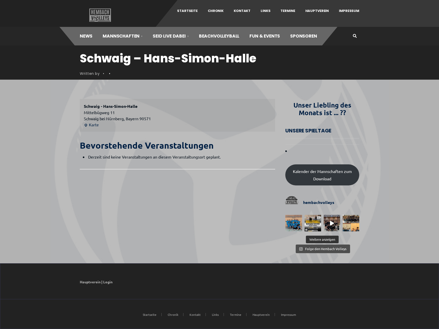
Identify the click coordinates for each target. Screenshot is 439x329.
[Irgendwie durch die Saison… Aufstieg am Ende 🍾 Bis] (332, 223)
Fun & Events (264, 36)
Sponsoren (303, 36)
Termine (287, 10)
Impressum (349, 10)
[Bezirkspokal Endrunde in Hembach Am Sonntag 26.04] (313, 223)
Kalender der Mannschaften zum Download (322, 175)
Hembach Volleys (99, 15)
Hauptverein (317, 10)
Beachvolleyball (219, 36)
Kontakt (242, 10)
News (86, 36)
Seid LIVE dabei (169, 36)
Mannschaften (121, 36)
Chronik (216, 10)
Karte (91, 125)
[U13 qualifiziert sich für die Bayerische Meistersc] (351, 223)
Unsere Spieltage (308, 130)
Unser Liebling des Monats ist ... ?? (322, 109)
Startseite (187, 10)
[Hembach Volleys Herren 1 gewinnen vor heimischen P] (293, 223)
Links (265, 10)
